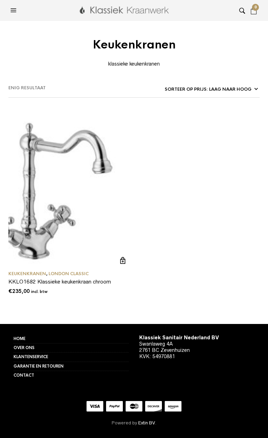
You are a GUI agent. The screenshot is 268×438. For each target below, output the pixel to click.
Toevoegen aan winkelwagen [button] (123, 261)
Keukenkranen (27, 274)
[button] (14, 10)
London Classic (69, 274)
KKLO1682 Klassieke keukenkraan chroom (59, 282)
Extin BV (146, 422)
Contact (24, 375)
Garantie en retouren (39, 366)
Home (19, 338)
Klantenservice (31, 356)
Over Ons (24, 347)
